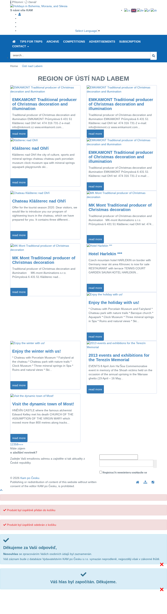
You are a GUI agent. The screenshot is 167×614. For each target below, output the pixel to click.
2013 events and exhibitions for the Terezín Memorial (119, 357)
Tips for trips (31, 41)
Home (14, 66)
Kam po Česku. (30, 478)
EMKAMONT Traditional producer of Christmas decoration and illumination (44, 104)
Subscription (130, 41)
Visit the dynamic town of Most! (43, 404)
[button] (28, 46)
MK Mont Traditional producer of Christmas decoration (120, 207)
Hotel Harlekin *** (105, 254)
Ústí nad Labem (32, 66)
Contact (19, 46)
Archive (52, 41)
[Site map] (145, 482)
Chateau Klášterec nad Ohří (39, 201)
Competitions (74, 41)
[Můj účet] (19, 14)
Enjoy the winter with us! (36, 351)
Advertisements (102, 41)
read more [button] (19, 133)
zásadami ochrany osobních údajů (119, 477)
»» (21, 444)
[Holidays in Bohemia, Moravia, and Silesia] (14, 41)
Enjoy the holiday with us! (114, 302)
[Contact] (153, 482)
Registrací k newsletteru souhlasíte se (123, 475)
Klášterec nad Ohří (30, 148)
